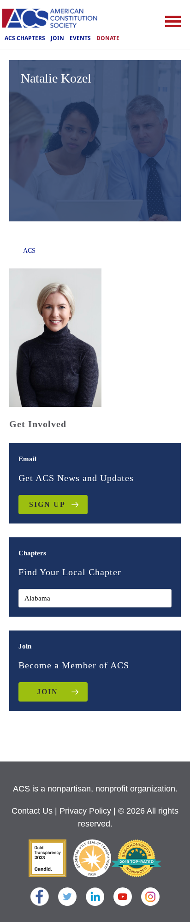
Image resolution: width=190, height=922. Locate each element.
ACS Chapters (25, 38)
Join (57, 38)
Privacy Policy (85, 810)
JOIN (47, 692)
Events (80, 38)
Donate (107, 38)
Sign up (47, 504)
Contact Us (32, 810)
